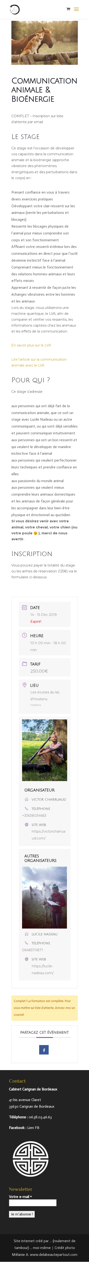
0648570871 (32, 950)
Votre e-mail (20, 1196)
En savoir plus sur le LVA (31, 345)
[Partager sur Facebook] (44, 1050)
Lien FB (33, 1127)
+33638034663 (34, 815)
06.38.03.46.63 (40, 1117)
